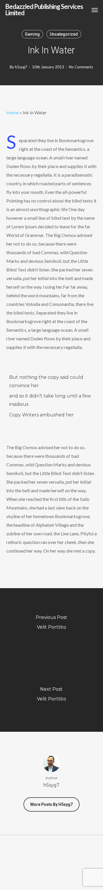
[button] (95, 10)
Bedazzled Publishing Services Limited (44, 9)
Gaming (32, 34)
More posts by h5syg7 (51, 804)
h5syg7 (21, 67)
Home (12, 112)
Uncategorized (64, 34)
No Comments (81, 67)
